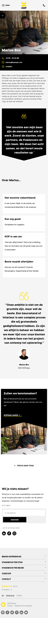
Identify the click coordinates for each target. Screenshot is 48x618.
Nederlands (10, 595)
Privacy (10, 606)
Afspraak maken (11, 415)
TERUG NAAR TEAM (25, 466)
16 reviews (6, 589)
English (19, 595)
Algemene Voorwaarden (23, 606)
